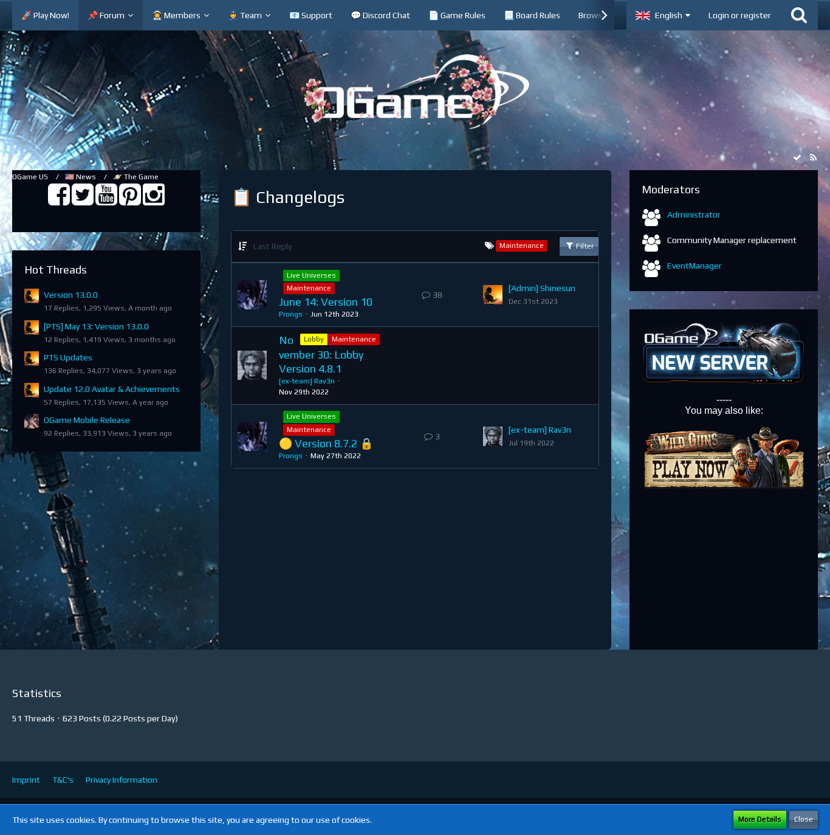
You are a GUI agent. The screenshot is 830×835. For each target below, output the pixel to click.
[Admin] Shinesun (542, 288)
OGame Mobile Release (87, 420)
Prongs (291, 314)
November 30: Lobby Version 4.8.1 (321, 354)
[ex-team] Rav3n (307, 381)
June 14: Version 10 (325, 301)
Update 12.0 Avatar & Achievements (112, 389)
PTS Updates (68, 357)
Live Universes (311, 275)
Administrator (694, 214)
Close (803, 819)
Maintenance (309, 288)
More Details (759, 819)
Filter (584, 246)
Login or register (739, 15)
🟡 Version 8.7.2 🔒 (326, 443)
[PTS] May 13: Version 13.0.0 (96, 326)
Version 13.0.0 (71, 295)
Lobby (314, 339)
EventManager (694, 265)
